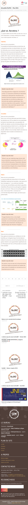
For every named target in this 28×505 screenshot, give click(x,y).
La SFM (2, 444)
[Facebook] (5, 278)
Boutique (3, 448)
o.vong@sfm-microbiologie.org (15, 474)
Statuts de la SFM (5, 462)
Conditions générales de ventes (8, 460)
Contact (2, 450)
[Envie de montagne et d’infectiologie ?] (15, 394)
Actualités (3, 446)
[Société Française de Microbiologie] (4, 3)
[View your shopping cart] (22, 2)
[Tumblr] (22, 278)
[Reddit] (19, 278)
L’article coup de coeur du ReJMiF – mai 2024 (13, 385)
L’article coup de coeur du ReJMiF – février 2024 (14, 337)
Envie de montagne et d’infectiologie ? (11, 402)
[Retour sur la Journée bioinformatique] (15, 311)
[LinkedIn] (15, 278)
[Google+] (9, 278)
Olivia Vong (4, 10)
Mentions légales (4, 458)
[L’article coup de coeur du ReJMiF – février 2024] (15, 328)
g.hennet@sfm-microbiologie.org (17, 476)
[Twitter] (2, 278)
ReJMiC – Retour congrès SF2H (10, 368)
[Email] (25, 278)
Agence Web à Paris (16, 503)
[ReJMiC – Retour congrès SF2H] (15, 360)
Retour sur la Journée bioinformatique (11, 319)
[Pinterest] (12, 278)
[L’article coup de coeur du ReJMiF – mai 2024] (15, 377)
